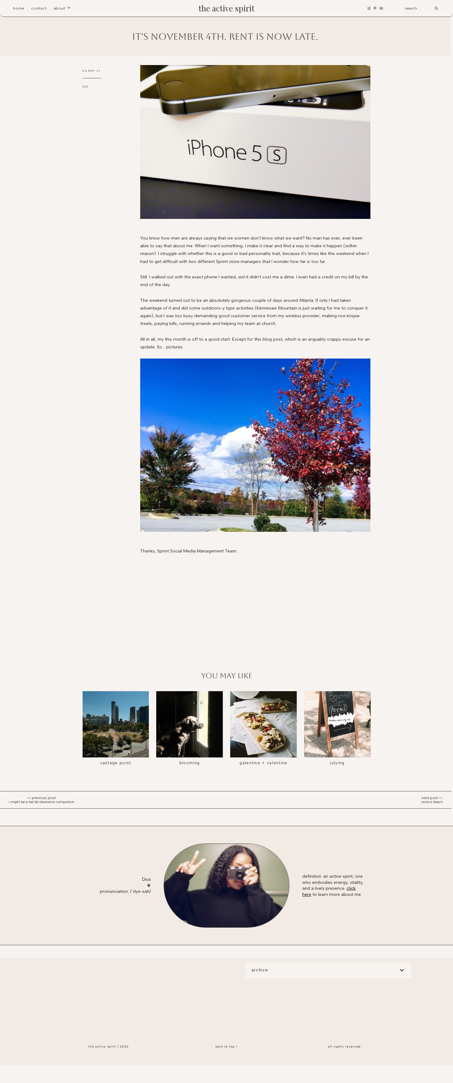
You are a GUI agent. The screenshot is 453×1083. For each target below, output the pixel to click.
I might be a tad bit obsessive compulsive (41, 802)
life (86, 86)
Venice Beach (432, 802)
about (60, 8)
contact (39, 8)
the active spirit (226, 8)
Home (18, 8)
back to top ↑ (226, 1046)
